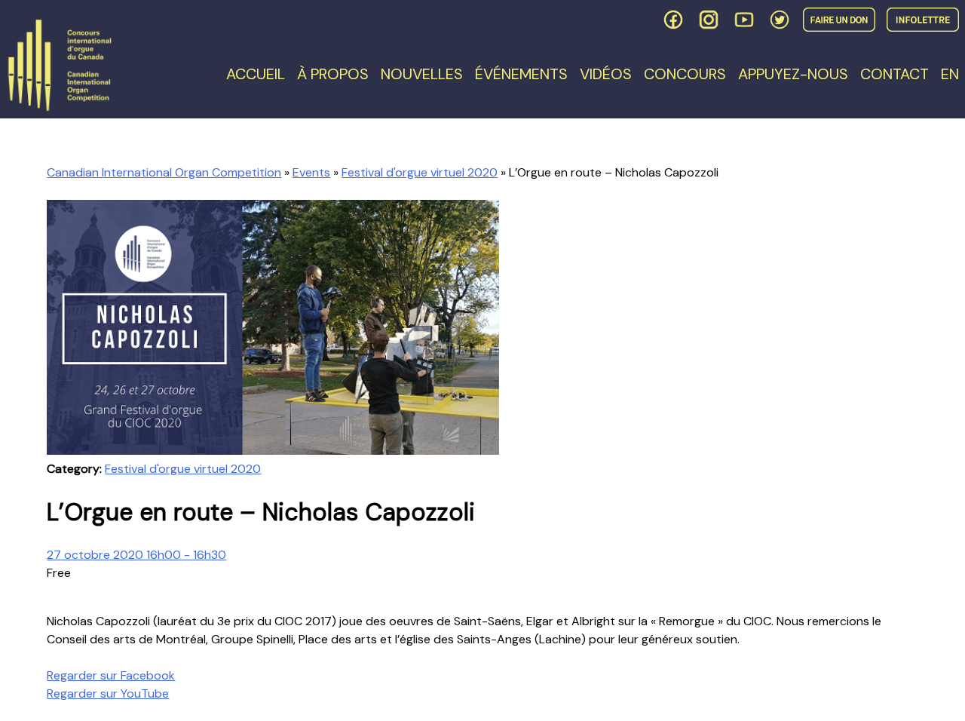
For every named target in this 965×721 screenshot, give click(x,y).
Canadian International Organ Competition (164, 172)
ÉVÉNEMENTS (521, 74)
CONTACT (894, 74)
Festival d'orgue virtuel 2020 (420, 172)
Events (311, 172)
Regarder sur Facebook (111, 675)
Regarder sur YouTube (108, 693)
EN (950, 74)
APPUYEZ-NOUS (793, 74)
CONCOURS (685, 74)
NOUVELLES (422, 74)
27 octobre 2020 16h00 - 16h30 (136, 555)
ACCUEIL (255, 74)
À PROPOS (333, 74)
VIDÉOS (606, 74)
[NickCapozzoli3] (273, 451)
